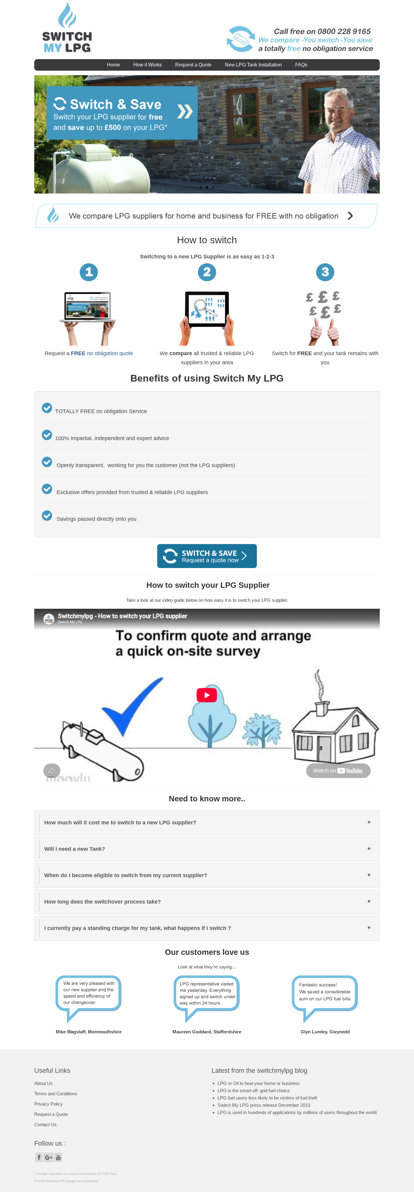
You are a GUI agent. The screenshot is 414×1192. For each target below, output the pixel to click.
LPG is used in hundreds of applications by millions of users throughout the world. (298, 1112)
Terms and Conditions (55, 1093)
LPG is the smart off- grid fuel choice (254, 1090)
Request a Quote (51, 1114)
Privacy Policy (48, 1103)
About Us (43, 1083)
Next (385, 134)
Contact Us (45, 1124)
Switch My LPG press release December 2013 (264, 1105)
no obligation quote (102, 353)
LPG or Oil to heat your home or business (259, 1083)
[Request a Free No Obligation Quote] (207, 555)
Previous (29, 134)
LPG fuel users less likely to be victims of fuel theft (267, 1097)
